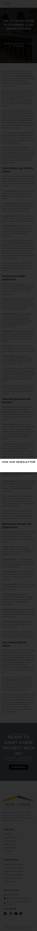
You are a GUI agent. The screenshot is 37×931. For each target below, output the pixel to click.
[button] (34, 461)
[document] (18, 465)
